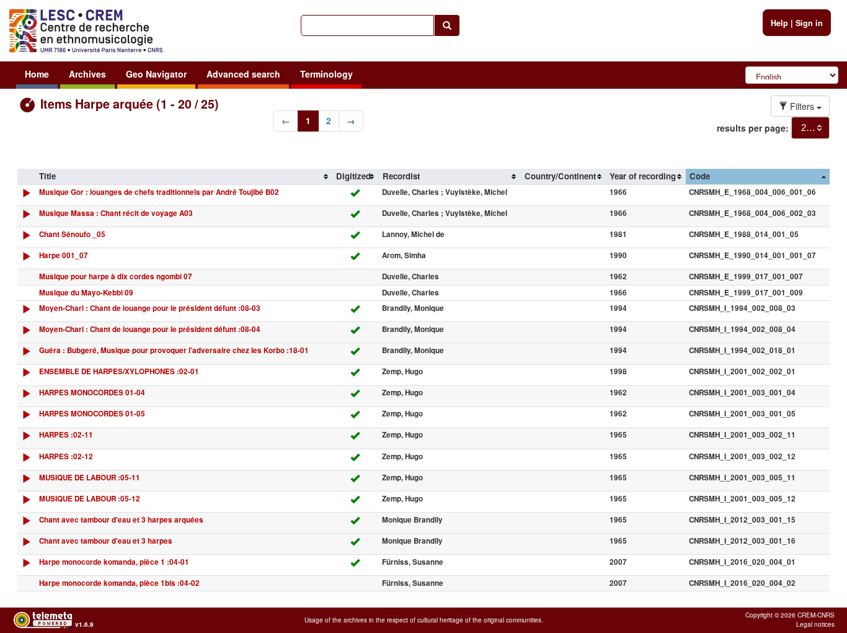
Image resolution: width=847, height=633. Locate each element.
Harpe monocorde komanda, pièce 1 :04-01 (114, 562)
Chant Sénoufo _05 (72, 234)
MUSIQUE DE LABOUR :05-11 (89, 477)
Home (37, 74)
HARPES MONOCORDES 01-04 (92, 392)
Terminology (326, 74)
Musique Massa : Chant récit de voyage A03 (116, 213)
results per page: (753, 128)
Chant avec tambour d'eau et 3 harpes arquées (121, 519)
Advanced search (243, 74)
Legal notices (815, 624)
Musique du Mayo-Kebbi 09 (86, 292)
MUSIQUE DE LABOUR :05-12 (89, 498)
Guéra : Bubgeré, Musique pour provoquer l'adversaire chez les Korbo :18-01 (174, 350)
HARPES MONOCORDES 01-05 (92, 413)
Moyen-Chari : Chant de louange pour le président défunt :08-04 (149, 329)
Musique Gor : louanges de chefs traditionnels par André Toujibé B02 (159, 192)
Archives (87, 74)
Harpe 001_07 (63, 255)
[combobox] (810, 128)
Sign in (809, 23)
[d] (26, 196)
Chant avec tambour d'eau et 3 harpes (105, 541)
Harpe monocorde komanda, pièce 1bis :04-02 (119, 583)
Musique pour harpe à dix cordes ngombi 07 (115, 276)
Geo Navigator (156, 74)
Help (779, 23)
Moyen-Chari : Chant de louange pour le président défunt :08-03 (149, 308)
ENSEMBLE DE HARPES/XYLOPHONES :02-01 (119, 371)
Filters (802, 106)
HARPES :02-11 (66, 434)
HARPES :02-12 (66, 456)
